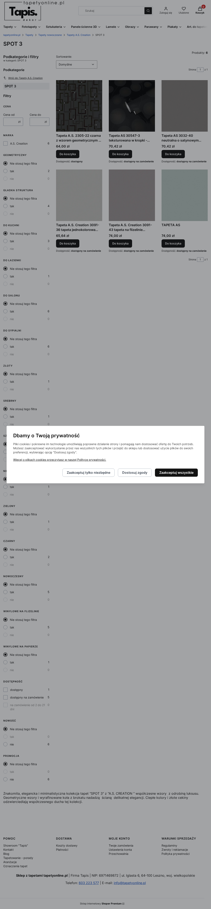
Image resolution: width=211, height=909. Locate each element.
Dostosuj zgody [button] (134, 472)
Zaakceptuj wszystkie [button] (176, 472)
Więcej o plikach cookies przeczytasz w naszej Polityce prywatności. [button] (59, 459)
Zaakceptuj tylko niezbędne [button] (88, 472)
